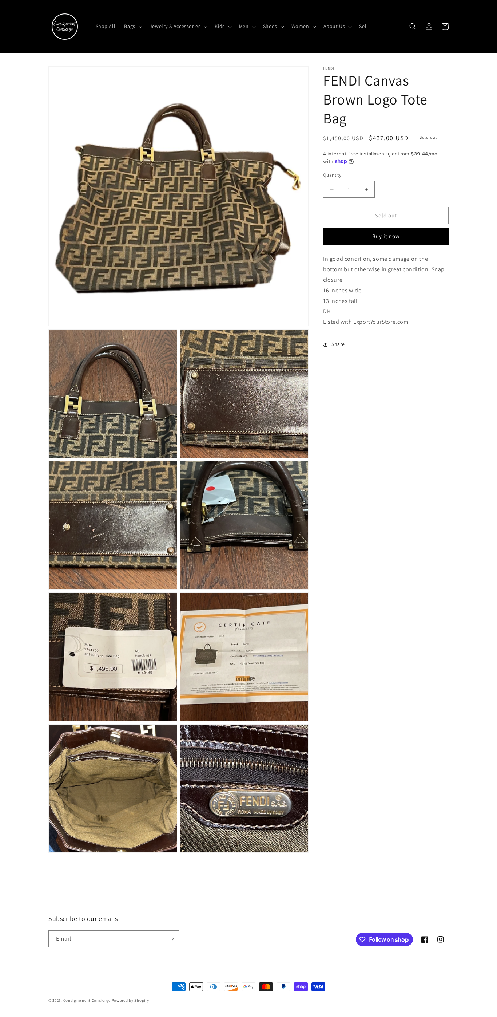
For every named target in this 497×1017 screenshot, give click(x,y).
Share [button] (338, 344)
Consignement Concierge (87, 1000)
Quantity (332, 175)
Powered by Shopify (130, 1000)
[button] (132, 26)
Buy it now (386, 236)
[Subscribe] (171, 938)
